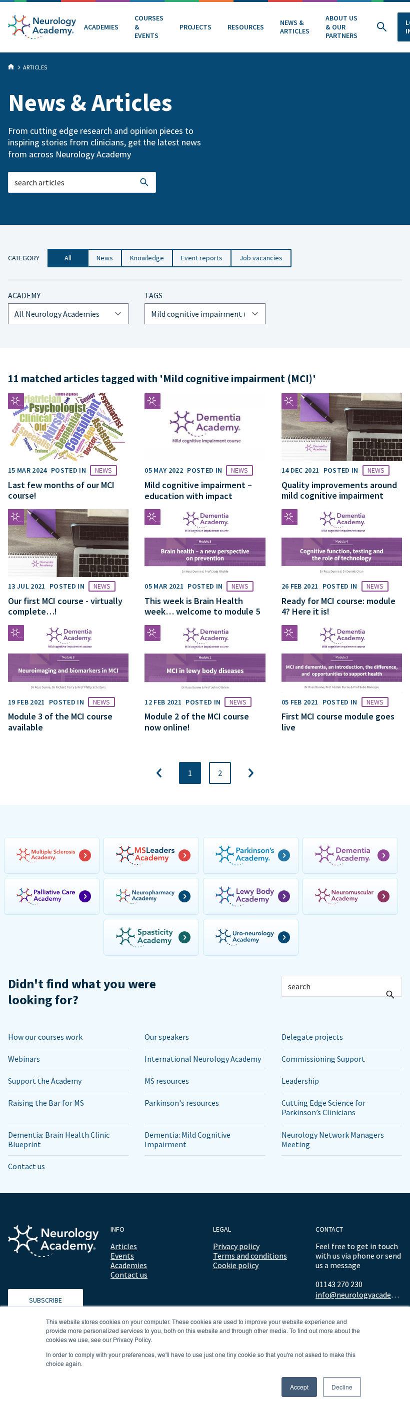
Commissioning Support (323, 1059)
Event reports (201, 257)
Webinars (24, 1059)
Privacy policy (236, 1246)
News (104, 257)
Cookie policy (235, 1265)
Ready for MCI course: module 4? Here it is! (339, 606)
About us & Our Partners (342, 26)
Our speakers (166, 1037)
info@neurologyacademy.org (359, 1295)
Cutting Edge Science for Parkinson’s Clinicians (324, 1107)
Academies (101, 26)
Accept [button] (299, 1387)
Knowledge (147, 257)
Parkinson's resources (181, 1103)
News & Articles (295, 27)
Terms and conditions (250, 1256)
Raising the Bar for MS (46, 1103)
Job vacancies (261, 257)
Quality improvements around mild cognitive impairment (339, 490)
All (68, 257)
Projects (196, 26)
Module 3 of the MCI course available (60, 721)
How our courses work (45, 1037)
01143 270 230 (339, 1284)
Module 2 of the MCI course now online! (196, 721)
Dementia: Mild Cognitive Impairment (187, 1139)
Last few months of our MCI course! (61, 490)
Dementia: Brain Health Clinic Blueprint (59, 1139)
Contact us (26, 1166)
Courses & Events (149, 26)
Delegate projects (312, 1037)
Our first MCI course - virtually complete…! (65, 606)
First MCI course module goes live (338, 721)
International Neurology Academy (202, 1059)
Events (122, 1256)
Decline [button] (342, 1387)
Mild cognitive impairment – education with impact (198, 490)
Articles (123, 1246)
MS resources (166, 1081)
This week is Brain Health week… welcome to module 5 (202, 606)
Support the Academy (45, 1081)
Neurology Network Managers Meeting (333, 1139)
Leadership (300, 1081)
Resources (246, 26)
